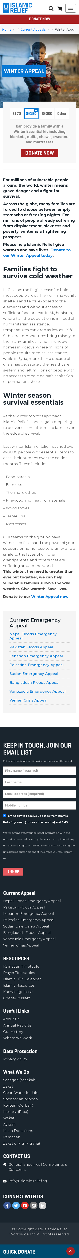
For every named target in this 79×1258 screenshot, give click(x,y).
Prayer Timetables (19, 973)
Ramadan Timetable (21, 966)
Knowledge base (18, 992)
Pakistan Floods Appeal (31, 647)
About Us (11, 1019)
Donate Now (39, 19)
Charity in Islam (17, 998)
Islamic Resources (19, 985)
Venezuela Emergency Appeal (37, 691)
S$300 (47, 113)
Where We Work (17, 1038)
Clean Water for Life (20, 1093)
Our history (13, 1032)
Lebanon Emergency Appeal (36, 656)
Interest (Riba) (15, 1112)
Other (62, 113)
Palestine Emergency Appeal (36, 665)
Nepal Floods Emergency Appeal (33, 636)
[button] (59, 8)
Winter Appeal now (49, 596)
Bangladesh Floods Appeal (34, 682)
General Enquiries (24, 1165)
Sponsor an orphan (20, 1099)
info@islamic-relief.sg (43, 845)
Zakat (8, 1086)
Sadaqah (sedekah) (20, 1080)
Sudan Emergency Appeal (33, 674)
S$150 (31, 113)
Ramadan (11, 1137)
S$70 (16, 113)
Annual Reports (17, 1025)
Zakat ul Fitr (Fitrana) (21, 1143)
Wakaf (8, 1118)
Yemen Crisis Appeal (28, 700)
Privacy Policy (15, 1059)
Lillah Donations (18, 1131)
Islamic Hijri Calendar (22, 979)
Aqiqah (9, 1124)
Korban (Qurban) (18, 1105)
